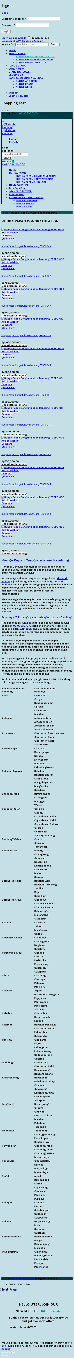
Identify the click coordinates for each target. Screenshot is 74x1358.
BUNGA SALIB (24, 87)
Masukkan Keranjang (14, 256)
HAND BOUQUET (18, 65)
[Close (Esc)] (2, 1352)
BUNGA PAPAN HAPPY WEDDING (34, 59)
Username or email (13, 18)
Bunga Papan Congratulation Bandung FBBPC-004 (26, 484)
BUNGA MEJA (16, 68)
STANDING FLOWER (20, 71)
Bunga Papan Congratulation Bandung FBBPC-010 (26, 335)
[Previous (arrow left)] (2, 1355)
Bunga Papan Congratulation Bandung (35, 560)
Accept (5, 1348)
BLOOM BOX (16, 74)
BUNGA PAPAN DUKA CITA (31, 62)
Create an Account (32, 41)
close (4, 12)
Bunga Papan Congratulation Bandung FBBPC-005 (26, 365)
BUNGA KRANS (24, 84)
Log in (6, 31)
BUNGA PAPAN (17, 53)
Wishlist (13, 92)
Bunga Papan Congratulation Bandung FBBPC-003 (26, 514)
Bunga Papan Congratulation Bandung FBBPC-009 (26, 306)
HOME (12, 50)
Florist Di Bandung (22, 1278)
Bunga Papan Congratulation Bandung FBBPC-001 (26, 395)
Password (8, 25)
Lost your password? (13, 37)
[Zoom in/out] (13, 1352)
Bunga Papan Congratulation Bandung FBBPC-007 (26, 276)
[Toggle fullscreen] (10, 1352)
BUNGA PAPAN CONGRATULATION (35, 56)
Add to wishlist (10, 232)
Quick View (8, 238)
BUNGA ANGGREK (26, 81)
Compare (6, 235)
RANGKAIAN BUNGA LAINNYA (26, 77)
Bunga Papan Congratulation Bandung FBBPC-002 (26, 543)
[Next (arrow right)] (6, 1355)
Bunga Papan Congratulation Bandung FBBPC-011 (26, 425)
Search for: (8, 44)
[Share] (6, 1352)
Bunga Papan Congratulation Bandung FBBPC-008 (26, 454)
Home (4, 212)
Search (54, 44)
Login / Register (18, 95)
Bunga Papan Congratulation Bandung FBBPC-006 (26, 246)
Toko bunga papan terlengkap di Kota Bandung (43, 617)
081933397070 (28, 113)
